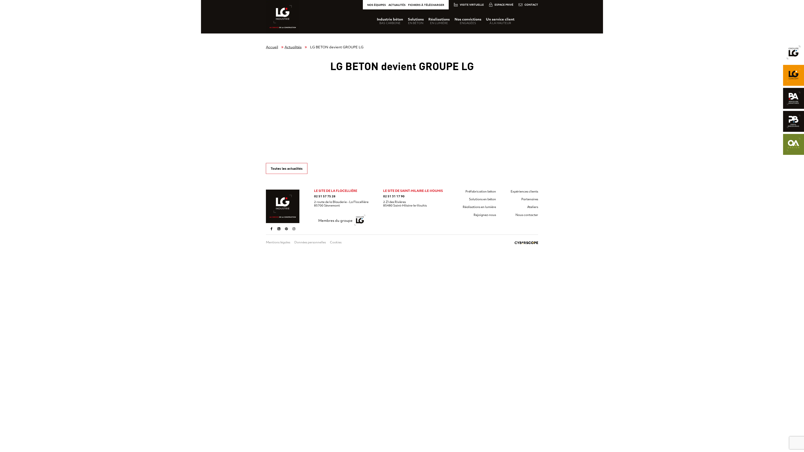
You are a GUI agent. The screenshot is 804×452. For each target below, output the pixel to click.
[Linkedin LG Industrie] (279, 228)
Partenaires (529, 199)
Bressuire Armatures (793, 98)
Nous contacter (526, 215)
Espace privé (504, 5)
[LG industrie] (282, 206)
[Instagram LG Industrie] (294, 228)
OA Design (793, 144)
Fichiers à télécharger (426, 5)
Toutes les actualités (287, 168)
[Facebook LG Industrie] (271, 228)
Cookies (335, 242)
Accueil (272, 47)
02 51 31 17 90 (394, 196)
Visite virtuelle (472, 5)
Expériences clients (524, 191)
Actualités (397, 5)
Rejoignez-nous (485, 215)
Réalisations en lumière (479, 207)
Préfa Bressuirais (793, 121)
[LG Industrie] (282, 16)
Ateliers (532, 207)
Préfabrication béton (480, 191)
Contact (531, 5)
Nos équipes (376, 5)
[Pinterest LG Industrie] (286, 228)
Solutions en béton (482, 199)
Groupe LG (793, 52)
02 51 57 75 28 (324, 196)
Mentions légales (278, 242)
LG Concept (793, 75)
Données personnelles (310, 242)
